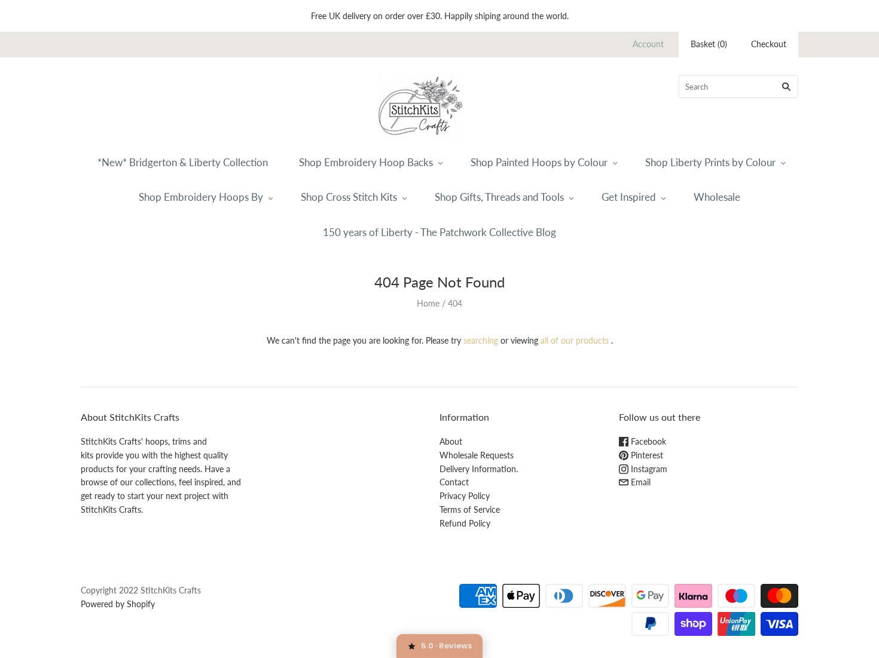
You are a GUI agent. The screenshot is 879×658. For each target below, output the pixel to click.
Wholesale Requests (476, 455)
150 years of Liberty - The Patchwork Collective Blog (439, 232)
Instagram (647, 469)
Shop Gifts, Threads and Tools (499, 197)
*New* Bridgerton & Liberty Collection (182, 162)
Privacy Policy (464, 496)
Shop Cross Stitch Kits (349, 197)
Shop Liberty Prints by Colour (710, 162)
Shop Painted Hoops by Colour (539, 162)
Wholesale (717, 197)
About (450, 441)
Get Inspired (629, 197)
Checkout (768, 44)
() (709, 44)
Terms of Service (469, 509)
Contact (454, 482)
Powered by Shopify (118, 604)
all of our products (575, 340)
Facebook (647, 441)
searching (480, 340)
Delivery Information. (478, 469)
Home (428, 303)
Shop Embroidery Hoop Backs (366, 162)
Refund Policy (464, 523)
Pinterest (645, 455)
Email (639, 482)
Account (648, 44)
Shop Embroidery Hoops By (201, 197)
